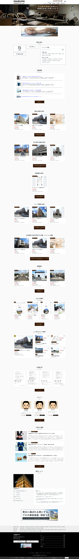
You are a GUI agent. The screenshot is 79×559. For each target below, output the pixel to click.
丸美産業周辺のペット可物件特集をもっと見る (39, 227)
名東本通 (28, 528)
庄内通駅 (59, 53)
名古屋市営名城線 (22, 529)
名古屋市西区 (49, 60)
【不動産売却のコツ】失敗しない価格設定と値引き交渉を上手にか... (32, 76)
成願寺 (23, 528)
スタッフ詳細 (23, 415)
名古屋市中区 (37, 526)
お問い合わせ (63, 3)
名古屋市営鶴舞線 (28, 529)
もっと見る (39, 420)
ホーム (45, 3)
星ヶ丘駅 (56, 53)
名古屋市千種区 (27, 526)
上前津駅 (49, 53)
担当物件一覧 (28, 415)
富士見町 (38, 528)
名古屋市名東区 (22, 526)
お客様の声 (42, 539)
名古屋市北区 (44, 62)
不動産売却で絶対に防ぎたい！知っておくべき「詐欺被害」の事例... (32, 83)
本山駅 (47, 55)
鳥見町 (21, 528)
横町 (33, 528)
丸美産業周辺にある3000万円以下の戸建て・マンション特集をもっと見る (39, 258)
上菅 (25, 528)
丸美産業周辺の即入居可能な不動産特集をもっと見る (39, 165)
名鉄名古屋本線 (42, 529)
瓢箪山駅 (43, 55)
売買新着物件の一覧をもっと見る (39, 291)
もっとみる (39, 390)
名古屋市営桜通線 (47, 529)
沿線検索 (22, 47)
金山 (36, 528)
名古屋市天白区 (32, 526)
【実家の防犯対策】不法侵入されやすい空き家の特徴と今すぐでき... (32, 96)
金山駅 (46, 53)
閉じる (67, 557)
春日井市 (48, 62)
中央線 (38, 529)
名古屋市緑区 (63, 526)
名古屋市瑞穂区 (44, 60)
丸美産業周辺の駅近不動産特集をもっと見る (39, 134)
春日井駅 (52, 53)
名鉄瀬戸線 (55, 529)
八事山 (31, 528)
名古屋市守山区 (54, 60)
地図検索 (19, 49)
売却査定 (53, 3)
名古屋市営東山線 (34, 529)
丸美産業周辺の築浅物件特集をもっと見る (39, 196)
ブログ (41, 541)
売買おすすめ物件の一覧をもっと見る (39, 324)
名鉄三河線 (64, 529)
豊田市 (59, 60)
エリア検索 (49, 3)
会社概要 (58, 3)
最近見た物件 (20, 54)
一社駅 (63, 53)
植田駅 (49, 55)
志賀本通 (42, 528)
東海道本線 (52, 529)
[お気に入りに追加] (28, 115)
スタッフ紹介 (42, 537)
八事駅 (43, 53)
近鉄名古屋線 (60, 529)
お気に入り (33, 46)
